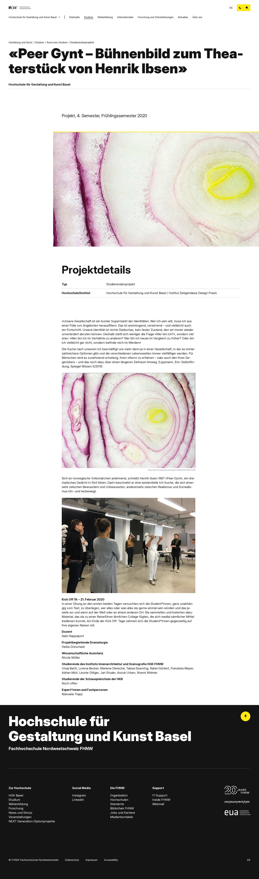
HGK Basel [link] (16, 795)
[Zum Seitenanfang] (245, 716)
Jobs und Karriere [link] (122, 812)
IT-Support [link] (159, 795)
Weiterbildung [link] (18, 804)
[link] (20, 7)
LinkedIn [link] (78, 799)
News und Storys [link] (20, 812)
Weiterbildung (105, 17)
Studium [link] (39, 42)
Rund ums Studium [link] (57, 42)
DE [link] (231, 7)
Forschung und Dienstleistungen (155, 17)
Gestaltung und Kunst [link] (20, 42)
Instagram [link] (79, 795)
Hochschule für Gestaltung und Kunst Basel (33, 17)
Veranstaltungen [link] (20, 817)
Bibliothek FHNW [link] (122, 808)
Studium (88, 17)
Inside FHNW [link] (161, 799)
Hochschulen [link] (119, 799)
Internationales (125, 17)
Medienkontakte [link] (121, 817)
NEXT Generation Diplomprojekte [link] (32, 821)
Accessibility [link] (111, 859)
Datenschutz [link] (72, 859)
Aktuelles (183, 17)
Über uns (197, 17)
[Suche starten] (247, 7)
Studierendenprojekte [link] (82, 42)
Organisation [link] (119, 795)
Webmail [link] (158, 804)
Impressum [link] (92, 859)
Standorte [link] (117, 804)
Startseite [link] (74, 17)
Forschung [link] (16, 808)
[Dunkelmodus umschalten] (240, 7)
